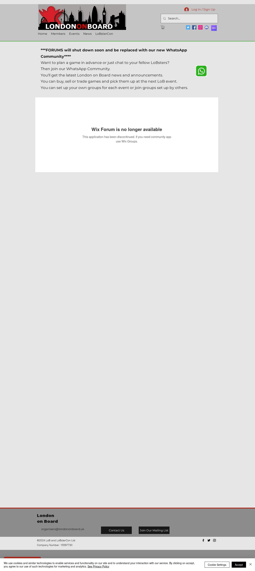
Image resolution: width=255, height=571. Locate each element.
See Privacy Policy (98, 566)
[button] (163, 27)
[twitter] (209, 540)
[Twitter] (188, 27)
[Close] (250, 564)
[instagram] (214, 540)
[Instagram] (200, 27)
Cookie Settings (217, 565)
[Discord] (206, 27)
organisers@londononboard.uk (62, 529)
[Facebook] (194, 27)
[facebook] (203, 540)
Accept (239, 565)
